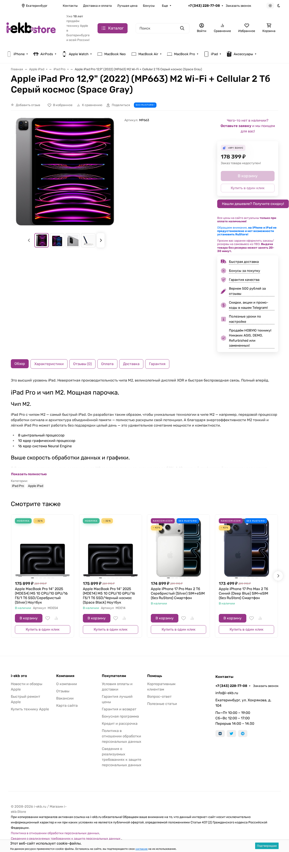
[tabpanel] (144, 433)
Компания (65, 676)
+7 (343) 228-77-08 (204, 6)
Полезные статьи (162, 704)
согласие (141, 848)
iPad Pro (18, 486)
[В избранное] (47, 618)
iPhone (19, 54)
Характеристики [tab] (49, 364)
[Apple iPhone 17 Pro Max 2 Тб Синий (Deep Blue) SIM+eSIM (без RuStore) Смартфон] (246, 546)
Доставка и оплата (97, 6)
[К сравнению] (56, 618)
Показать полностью (29, 474)
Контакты (70, 6)
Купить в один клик (43, 629)
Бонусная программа (120, 716)
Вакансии (65, 698)
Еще (165, 6)
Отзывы (62, 691)
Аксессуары (243, 54)
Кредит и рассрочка (120, 723)
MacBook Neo (115, 54)
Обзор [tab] (19, 363)
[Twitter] (231, 733)
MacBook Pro (184, 54)
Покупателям (114, 676)
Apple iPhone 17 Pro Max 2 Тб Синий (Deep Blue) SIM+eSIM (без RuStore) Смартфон (243, 593)
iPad (214, 54)
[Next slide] (101, 240)
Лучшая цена (127, 6)
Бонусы (149, 6)
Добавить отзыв (28, 105)
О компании (66, 684)
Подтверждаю (267, 845)
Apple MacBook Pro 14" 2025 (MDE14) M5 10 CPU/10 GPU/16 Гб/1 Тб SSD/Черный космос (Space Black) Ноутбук (109, 595)
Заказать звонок (238, 6)
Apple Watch (79, 54)
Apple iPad (35, 486)
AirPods (46, 54)
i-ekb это (19, 676)
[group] (65, 172)
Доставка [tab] (131, 364)
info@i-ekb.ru (226, 693)
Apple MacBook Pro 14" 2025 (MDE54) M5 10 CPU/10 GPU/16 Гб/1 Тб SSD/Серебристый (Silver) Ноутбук (41, 595)
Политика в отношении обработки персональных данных (121, 736)
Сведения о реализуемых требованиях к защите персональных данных (66, 839)
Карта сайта (67, 705)
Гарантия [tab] (157, 364)
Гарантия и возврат (119, 709)
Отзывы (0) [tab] (82, 364)
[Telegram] (242, 733)
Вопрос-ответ (159, 696)
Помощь (154, 676)
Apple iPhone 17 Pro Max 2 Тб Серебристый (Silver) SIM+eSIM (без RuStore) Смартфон (178, 593)
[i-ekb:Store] (32, 28)
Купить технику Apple (30, 709)
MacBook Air (148, 54)
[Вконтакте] (220, 733)
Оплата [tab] (107, 364)
